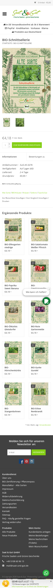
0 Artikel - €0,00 (44, 2)
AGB (4, 492)
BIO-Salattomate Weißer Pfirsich (39, 246)
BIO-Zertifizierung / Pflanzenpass (18, 481)
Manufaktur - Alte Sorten (14, 485)
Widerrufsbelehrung (12, 496)
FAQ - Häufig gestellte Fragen (16, 518)
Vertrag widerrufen (11, 522)
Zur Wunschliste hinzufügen (13, 198)
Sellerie (34, 192)
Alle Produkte (8, 531)
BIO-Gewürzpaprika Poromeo (38, 287)
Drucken (5, 201)
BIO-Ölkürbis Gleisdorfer (11, 328)
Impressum (7, 489)
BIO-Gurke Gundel (36, 369)
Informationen (9, 156)
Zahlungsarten (9, 503)
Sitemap (6, 514)
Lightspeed (41, 576)
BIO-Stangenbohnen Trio (13, 410)
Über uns (6, 478)
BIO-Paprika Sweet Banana (12, 287)
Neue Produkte (9, 535)
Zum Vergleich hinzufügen (37, 198)
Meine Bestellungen (38, 535)
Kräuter (26, 192)
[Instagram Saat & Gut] (31, 461)
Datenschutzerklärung (13, 500)
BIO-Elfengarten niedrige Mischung (12, 246)
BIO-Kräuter (16, 192)
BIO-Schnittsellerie (23, 43)
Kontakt (6, 511)
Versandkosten (45, 425)
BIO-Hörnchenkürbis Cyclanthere (13, 369)
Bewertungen (36, 156)
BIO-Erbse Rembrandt (36, 410)
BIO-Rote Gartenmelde (37, 328)
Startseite (7, 43)
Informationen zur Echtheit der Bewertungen (30, 586)
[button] (46, 301)
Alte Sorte (6, 192)
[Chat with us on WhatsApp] (46, 573)
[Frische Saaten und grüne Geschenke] (31, 13)
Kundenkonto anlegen (39, 531)
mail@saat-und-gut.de (17, 565)
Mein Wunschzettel (38, 546)
